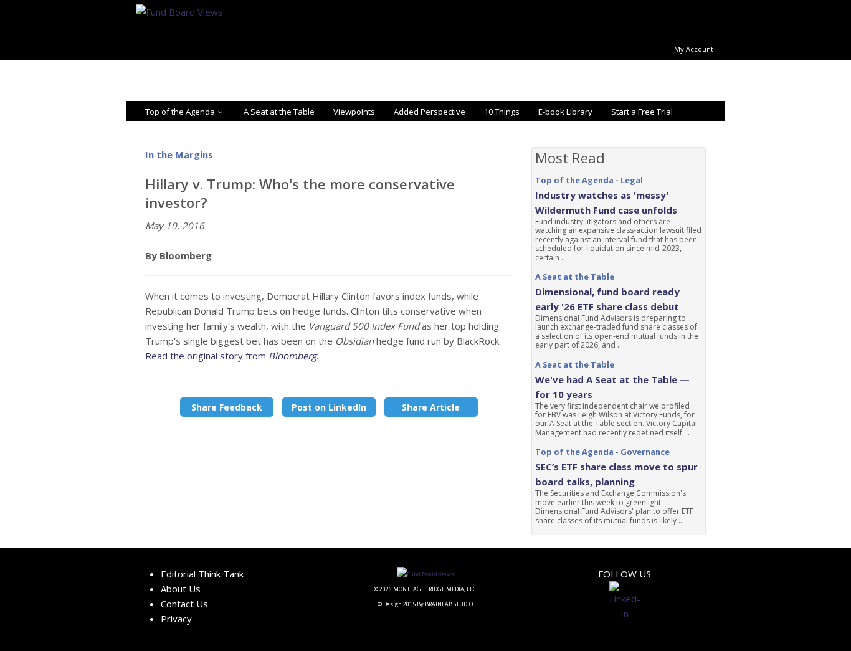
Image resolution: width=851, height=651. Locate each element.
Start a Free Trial (642, 111)
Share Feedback (226, 407)
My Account (693, 49)
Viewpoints (354, 111)
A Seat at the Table (279, 111)
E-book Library (565, 111)
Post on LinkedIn (329, 407)
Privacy (176, 618)
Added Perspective (429, 111)
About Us (181, 588)
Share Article (431, 407)
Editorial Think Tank (202, 574)
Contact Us (184, 603)
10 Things (502, 111)
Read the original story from (230, 355)
